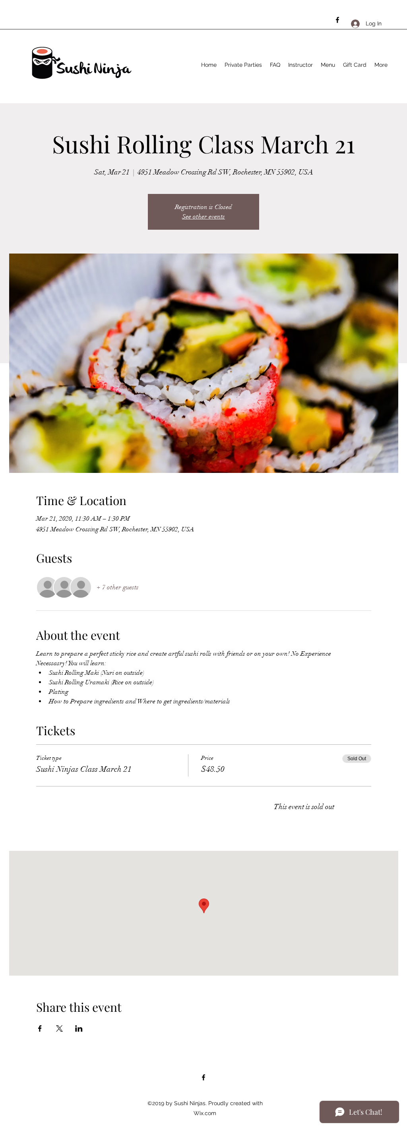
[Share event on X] (59, 1028)
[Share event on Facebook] (40, 1028)
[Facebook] (337, 20)
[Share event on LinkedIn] (79, 1028)
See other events (203, 217)
